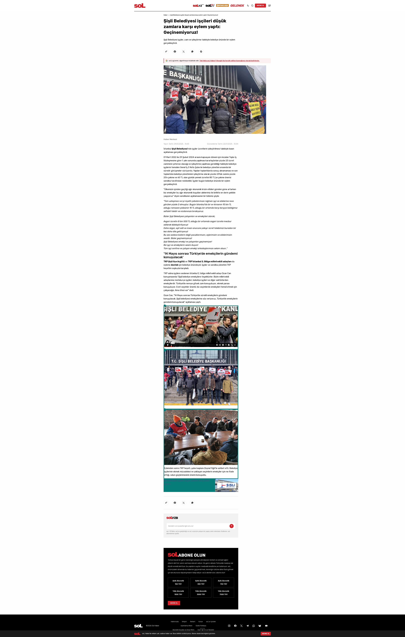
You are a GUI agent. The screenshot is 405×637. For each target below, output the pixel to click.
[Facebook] (235, 626)
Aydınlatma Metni (186, 626)
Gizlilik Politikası (201, 626)
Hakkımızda (175, 622)
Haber (166, 15)
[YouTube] (266, 626)
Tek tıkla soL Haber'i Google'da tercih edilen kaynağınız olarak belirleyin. (229, 61)
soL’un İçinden (211, 622)
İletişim (184, 622)
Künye (201, 622)
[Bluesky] (259, 626)
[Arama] (252, 5)
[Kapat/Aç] (202, 629)
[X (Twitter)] (241, 626)
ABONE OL (260, 5)
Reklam (192, 622)
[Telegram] (247, 626)
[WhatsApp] (253, 626)
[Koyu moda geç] (248, 5)
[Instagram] (229, 626)
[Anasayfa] (138, 625)
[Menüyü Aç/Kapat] (269, 5)
